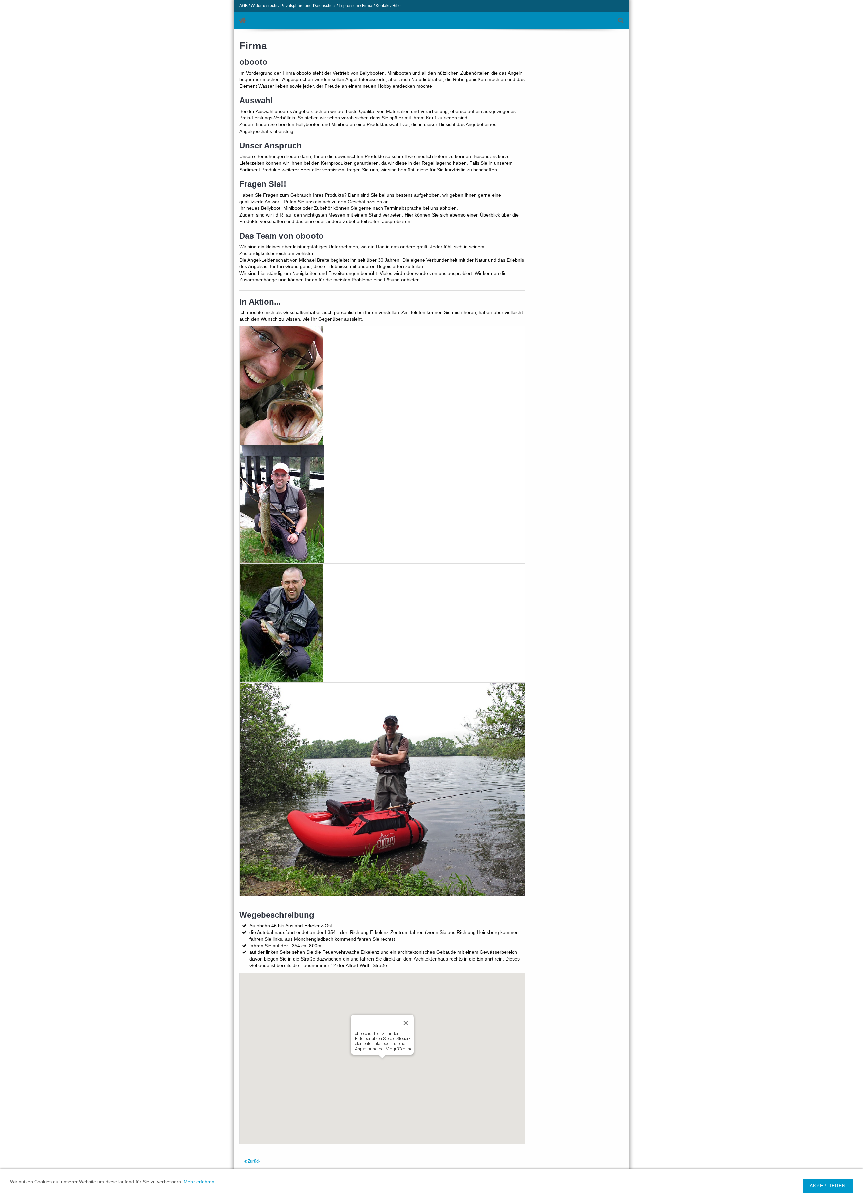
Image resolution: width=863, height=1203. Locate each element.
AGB (243, 5)
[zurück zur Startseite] (243, 20)
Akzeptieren (828, 1185)
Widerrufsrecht (264, 5)
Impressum (349, 5)
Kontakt (382, 5)
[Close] (405, 1023)
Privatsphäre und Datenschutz (308, 5)
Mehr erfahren (199, 1181)
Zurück (253, 1161)
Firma (367, 5)
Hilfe (396, 5)
